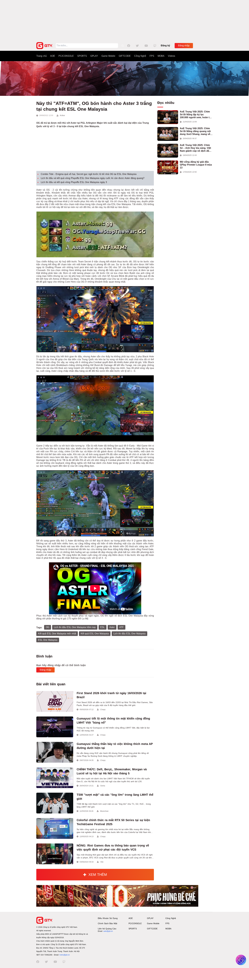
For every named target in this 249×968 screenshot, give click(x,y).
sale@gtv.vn (108, 931)
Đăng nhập (183, 45)
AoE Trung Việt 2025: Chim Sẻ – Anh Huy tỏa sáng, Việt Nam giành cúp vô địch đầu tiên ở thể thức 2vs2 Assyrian (196, 148)
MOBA (161, 56)
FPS (152, 56)
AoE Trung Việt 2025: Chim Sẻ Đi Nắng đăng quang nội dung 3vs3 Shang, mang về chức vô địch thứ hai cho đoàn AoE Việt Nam (195, 131)
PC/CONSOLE (66, 56)
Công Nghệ (140, 56)
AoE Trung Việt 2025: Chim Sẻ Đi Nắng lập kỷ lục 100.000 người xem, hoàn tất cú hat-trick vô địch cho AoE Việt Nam (195, 114)
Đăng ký (165, 45)
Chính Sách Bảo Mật (107, 923)
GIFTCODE (125, 56)
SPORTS (82, 56)
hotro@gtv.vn (65, 955)
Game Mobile (108, 56)
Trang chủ (41, 56)
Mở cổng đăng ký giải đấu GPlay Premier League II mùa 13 (196, 165)
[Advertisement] (124, 20)
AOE (52, 56)
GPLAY (94, 56)
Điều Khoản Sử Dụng (108, 918)
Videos (171, 56)
